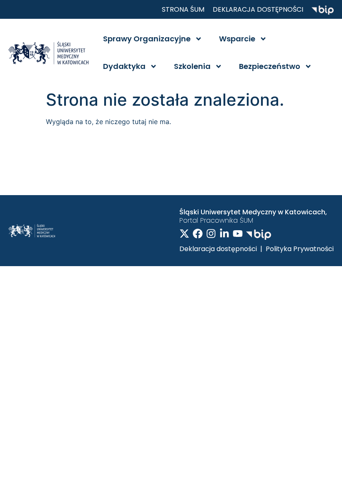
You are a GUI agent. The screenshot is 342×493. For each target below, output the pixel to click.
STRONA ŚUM (183, 9)
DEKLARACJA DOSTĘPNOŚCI (258, 9)
